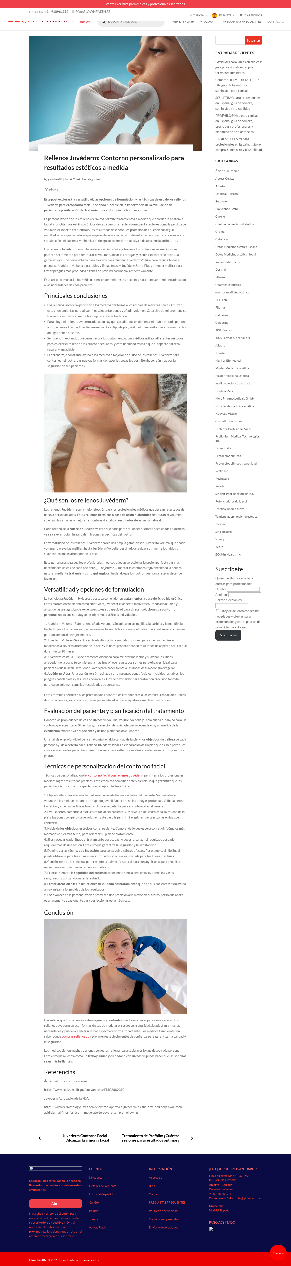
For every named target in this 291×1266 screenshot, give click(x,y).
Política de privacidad (163, 1211)
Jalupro (220, 345)
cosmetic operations (228, 421)
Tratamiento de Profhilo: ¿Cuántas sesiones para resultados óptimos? (150, 1137)
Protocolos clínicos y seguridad (236, 463)
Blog (152, 1186)
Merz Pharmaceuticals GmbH (234, 398)
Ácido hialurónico (227, 171)
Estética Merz (224, 391)
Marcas (206, 21)
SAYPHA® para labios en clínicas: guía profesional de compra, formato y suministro (238, 67)
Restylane (221, 471)
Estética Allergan (226, 193)
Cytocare (221, 239)
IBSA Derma (223, 330)
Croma (220, 231)
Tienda (84, 21)
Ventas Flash (183, 21)
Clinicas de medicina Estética (234, 224)
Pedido (93, 1211)
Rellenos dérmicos (227, 262)
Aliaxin (220, 186)
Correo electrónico (228, 600)
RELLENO (221, 300)
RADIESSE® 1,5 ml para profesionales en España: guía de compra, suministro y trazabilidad (238, 144)
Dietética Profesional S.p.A (233, 429)
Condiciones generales (164, 1219)
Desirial (220, 269)
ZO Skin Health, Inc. (228, 554)
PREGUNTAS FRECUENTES (242, 21)
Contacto (275, 21)
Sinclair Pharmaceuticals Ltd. (234, 493)
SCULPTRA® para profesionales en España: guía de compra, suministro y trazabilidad (238, 103)
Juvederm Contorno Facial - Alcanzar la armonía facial (86, 1137)
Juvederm (221, 353)
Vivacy (219, 539)
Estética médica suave (229, 509)
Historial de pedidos (102, 1194)
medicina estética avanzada (233, 383)
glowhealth (55, 179)
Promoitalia (223, 448)
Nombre (221, 589)
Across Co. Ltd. (225, 178)
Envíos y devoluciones (163, 1227)
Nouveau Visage (226, 413)
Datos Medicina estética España (236, 246)
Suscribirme (228, 635)
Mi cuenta (196, 15)
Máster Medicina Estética (232, 368)
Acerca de (155, 1177)
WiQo (219, 547)
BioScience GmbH (227, 209)
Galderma (221, 315)
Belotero (221, 201)
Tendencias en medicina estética (236, 516)
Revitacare (222, 478)
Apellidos (221, 594)
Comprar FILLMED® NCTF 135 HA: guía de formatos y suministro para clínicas (237, 85)
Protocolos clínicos (228, 456)
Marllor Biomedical (228, 360)
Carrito (94, 1202)
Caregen (220, 216)
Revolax (220, 486)
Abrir (55, 1203)
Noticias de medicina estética (234, 406)
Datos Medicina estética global (235, 254)
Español (225, 15)
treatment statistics (228, 284)
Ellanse (220, 277)
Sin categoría (223, 531)
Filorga (220, 307)
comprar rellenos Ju (75, 1036)
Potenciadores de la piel (231, 501)
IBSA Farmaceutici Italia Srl (233, 337)
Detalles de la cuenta (102, 1186)
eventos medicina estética (232, 292)
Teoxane (220, 524)
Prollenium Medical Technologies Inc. (237, 438)
